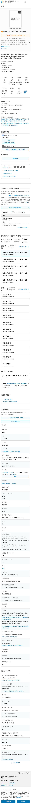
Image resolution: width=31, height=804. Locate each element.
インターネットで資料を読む (8, 783)
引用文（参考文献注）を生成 (11, 170)
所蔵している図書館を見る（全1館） (16, 149)
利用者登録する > (5, 46)
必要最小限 (8, 801)
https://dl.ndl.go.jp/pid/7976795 (11, 680)
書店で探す (15, 159)
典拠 (15, 476)
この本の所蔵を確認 (22, 227)
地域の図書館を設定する (15, 207)
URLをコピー (9, 167)
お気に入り (4, 167)
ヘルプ (26, 202)
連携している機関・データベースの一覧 (18, 195)
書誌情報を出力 (8, 173)
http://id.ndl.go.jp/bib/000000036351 (12, 645)
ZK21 (3, 568)
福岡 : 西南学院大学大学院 (9, 483)
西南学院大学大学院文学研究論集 (11, 451)
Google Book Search (9, 401)
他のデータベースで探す (10, 176)
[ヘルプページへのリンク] (17, 29)
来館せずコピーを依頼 (9, 142)
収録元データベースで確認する (16, 35)
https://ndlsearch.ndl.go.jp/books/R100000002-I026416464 (15, 627)
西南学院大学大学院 (7, 472)
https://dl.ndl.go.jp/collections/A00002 (13, 691)
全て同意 (23, 801)
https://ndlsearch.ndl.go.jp (9, 637)
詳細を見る (25, 92)
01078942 (13, 474)
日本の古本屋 (7, 399)
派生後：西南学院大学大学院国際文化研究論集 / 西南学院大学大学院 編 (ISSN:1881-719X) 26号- (15, 120)
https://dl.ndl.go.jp (7, 759)
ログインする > (4, 48)
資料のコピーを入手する (7, 785)
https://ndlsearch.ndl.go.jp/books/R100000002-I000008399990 (15, 618)
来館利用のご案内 (23, 247)
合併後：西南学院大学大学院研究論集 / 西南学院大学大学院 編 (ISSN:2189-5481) (15, 124)
